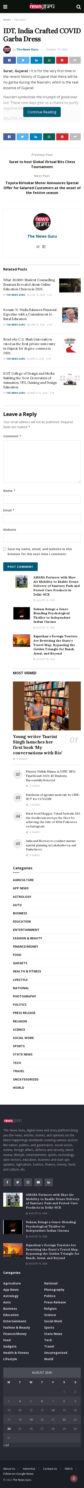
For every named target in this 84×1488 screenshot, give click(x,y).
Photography (24, 996)
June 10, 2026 (37, 324)
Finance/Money (25, 946)
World (18, 1088)
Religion (20, 1021)
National (21, 988)
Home (7, 20)
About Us (9, 1469)
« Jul (6, 1445)
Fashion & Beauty (27, 938)
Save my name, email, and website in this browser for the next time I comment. (40, 551)
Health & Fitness (27, 971)
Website (9, 530)
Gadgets (20, 963)
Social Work (23, 1038)
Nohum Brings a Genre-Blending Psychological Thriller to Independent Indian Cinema (51, 615)
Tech (17, 1063)
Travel (19, 1071)
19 (31, 1419)
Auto (17, 905)
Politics (19, 1004)
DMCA (69, 1469)
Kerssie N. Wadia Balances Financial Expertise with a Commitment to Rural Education (30, 314)
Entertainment (26, 930)
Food (17, 955)
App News (21, 888)
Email (9, 510)
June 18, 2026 (37, 294)
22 (64, 1419)
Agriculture (23, 880)
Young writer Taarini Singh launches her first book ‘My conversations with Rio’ (37, 744)
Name (9, 491)
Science (19, 1029)
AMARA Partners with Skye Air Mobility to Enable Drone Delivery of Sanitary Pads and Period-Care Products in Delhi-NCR (56, 585)
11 (19, 1410)
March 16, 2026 (38, 392)
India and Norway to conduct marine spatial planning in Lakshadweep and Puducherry (51, 845)
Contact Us (50, 1469)
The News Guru (27, 49)
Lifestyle (20, 980)
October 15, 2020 (56, 49)
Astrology (22, 897)
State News (23, 1054)
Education (20, 20)
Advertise (29, 1469)
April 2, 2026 (36, 358)
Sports (19, 1046)
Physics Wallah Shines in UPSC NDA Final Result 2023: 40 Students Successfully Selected (51, 776)
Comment (12, 436)
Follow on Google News (18, 1474)
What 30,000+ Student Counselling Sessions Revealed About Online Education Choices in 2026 (29, 284)
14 (52, 1410)
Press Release (24, 1013)
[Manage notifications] (73, 1478)
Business (20, 913)
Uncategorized (26, 1079)
